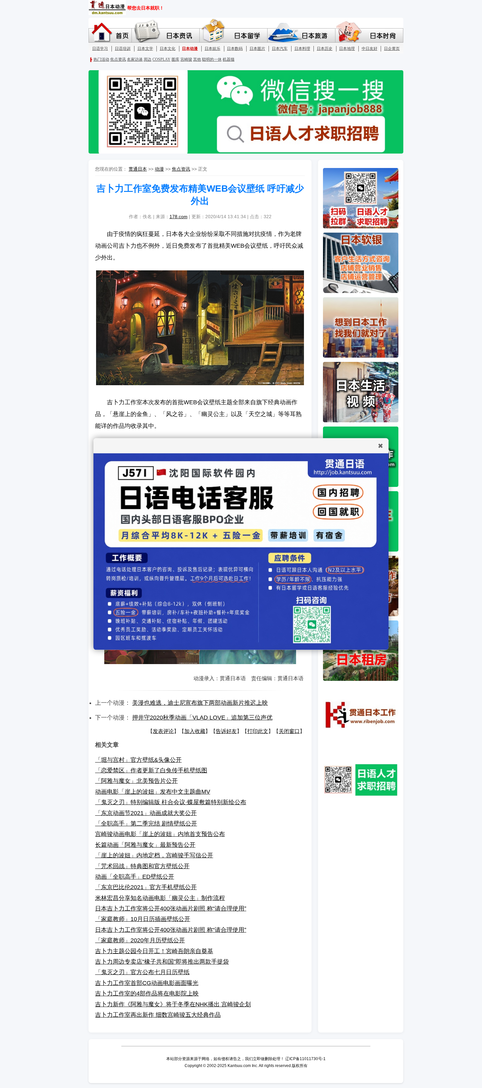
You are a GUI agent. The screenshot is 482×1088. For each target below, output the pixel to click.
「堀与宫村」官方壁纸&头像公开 (138, 760)
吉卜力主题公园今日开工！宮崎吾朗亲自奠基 (154, 951)
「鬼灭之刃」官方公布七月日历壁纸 (142, 972)
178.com (179, 216)
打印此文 (257, 731)
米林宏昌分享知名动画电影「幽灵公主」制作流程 (160, 898)
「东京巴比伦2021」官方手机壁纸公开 (146, 887)
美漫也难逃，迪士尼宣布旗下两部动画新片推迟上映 (200, 703)
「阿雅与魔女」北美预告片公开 (136, 781)
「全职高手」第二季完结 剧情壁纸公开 (146, 823)
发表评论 (163, 731)
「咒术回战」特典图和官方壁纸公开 (142, 866)
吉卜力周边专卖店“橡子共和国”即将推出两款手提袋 (162, 961)
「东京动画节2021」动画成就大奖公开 (146, 813)
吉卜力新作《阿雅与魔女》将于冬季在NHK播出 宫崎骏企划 (173, 1004)
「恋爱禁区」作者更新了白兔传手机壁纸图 (151, 770)
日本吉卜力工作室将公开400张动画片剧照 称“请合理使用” (170, 908)
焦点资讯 (181, 169)
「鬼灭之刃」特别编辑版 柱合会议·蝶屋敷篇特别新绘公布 (170, 802)
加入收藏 (194, 731)
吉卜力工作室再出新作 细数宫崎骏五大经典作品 (158, 1015)
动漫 (159, 169)
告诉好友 (226, 731)
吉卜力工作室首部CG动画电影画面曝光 (146, 983)
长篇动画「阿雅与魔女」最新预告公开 (145, 845)
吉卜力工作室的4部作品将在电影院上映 (147, 993)
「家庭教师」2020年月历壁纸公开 (140, 940)
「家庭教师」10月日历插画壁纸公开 (142, 919)
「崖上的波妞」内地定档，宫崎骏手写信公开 (154, 855)
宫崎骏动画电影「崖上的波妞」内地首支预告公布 (160, 834)
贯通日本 (138, 169)
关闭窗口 (289, 731)
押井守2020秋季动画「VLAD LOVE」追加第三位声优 (202, 717)
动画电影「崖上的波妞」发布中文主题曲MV (152, 791)
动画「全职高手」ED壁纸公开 (134, 876)
